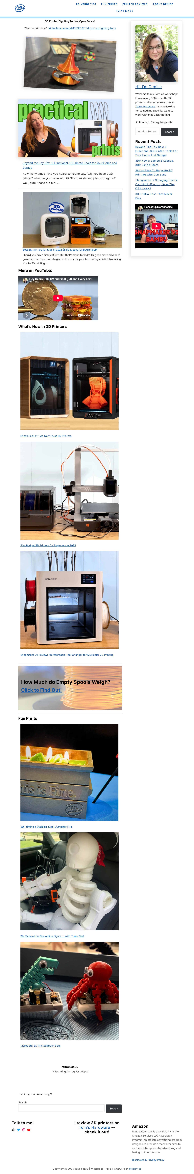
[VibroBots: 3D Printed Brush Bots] (69, 991)
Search (22, 1102)
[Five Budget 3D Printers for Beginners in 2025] (69, 491)
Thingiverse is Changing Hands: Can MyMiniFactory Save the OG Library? (156, 184)
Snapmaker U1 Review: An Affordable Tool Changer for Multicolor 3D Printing (66, 654)
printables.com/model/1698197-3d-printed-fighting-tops (82, 28)
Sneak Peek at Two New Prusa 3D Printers (45, 435)
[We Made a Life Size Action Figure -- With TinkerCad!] (69, 881)
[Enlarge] (115, 43)
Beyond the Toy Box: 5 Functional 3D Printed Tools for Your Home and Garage (156, 151)
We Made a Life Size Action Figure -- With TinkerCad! (52, 936)
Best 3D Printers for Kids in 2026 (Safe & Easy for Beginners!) (60, 249)
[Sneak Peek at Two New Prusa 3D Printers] (69, 381)
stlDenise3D (70, 1067)
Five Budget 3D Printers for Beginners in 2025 (48, 545)
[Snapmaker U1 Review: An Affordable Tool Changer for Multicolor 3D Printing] (69, 600)
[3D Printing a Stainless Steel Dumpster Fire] (69, 772)
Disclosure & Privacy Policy (148, 1159)
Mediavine (135, 1168)
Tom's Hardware (145, 106)
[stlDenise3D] (20, 8)
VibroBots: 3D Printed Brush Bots (40, 1045)
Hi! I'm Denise (148, 86)
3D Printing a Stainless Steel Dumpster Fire (46, 826)
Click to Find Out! (41, 690)
